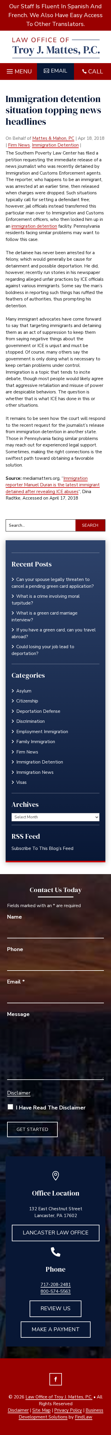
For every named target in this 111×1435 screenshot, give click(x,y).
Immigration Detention (55, 145)
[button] (18, 70)
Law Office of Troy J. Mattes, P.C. (58, 1397)
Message (18, 1014)
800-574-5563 (56, 1291)
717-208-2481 (56, 1285)
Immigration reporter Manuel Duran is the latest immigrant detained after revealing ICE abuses (53, 485)
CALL (95, 71)
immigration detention (34, 226)
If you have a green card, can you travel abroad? (54, 633)
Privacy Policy (68, 1410)
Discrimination (30, 721)
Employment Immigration (42, 732)
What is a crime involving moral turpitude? (46, 599)
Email (59, 70)
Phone (15, 949)
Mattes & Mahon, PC (53, 138)
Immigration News (35, 772)
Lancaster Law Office (56, 1232)
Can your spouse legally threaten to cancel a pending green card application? (53, 583)
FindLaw (83, 1417)
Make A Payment (56, 1329)
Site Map (41, 1410)
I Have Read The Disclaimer (51, 1107)
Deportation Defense (38, 711)
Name (14, 916)
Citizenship (27, 701)
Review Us (55, 1308)
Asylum (23, 691)
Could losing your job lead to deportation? (43, 650)
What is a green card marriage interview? (45, 616)
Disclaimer (18, 1093)
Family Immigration (35, 742)
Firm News (19, 145)
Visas (21, 782)
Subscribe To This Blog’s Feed (42, 848)
